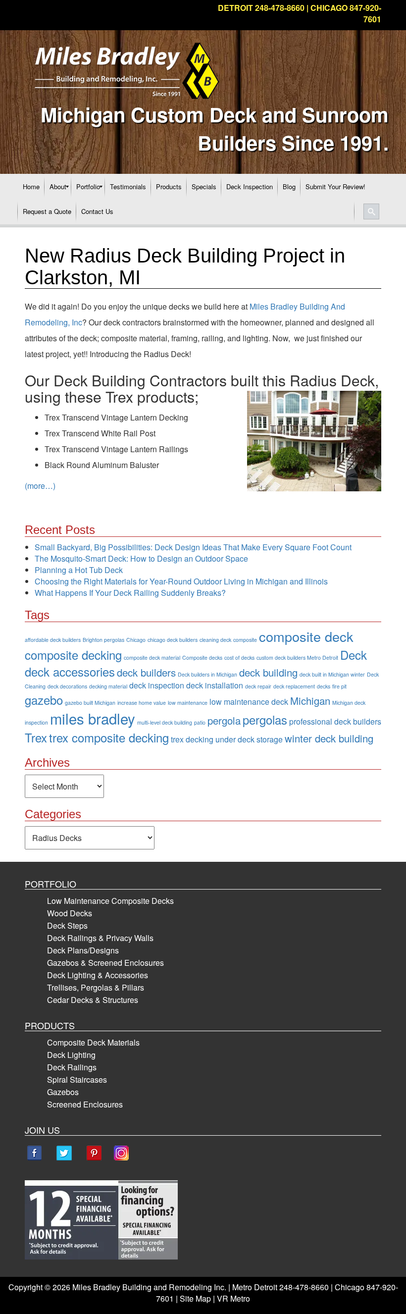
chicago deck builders (173, 639)
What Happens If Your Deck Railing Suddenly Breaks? (130, 592)
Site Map (195, 1298)
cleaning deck (215, 639)
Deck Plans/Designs (83, 950)
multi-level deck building (164, 722)
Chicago (136, 639)
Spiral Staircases (77, 1079)
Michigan (310, 700)
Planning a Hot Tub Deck (79, 570)
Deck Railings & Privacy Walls (100, 938)
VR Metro (233, 1298)
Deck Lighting (71, 1054)
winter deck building (329, 738)
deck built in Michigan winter (332, 674)
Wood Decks (69, 913)
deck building (268, 672)
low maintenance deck (248, 701)
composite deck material (152, 657)
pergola (224, 720)
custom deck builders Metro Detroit (297, 657)
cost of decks (239, 657)
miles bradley (92, 718)
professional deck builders (335, 721)
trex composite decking (109, 737)
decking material (108, 686)
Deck (353, 654)
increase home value (141, 702)
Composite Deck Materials (93, 1042)
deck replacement (294, 686)
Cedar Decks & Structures (92, 999)
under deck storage (249, 739)
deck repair (258, 686)
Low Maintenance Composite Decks (110, 900)
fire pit (339, 686)
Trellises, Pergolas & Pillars (95, 987)
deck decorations (67, 686)
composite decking (73, 654)
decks (323, 686)
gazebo (44, 699)
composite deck (306, 636)
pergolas (265, 719)
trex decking (192, 739)
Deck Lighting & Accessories (97, 975)
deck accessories (70, 671)
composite (245, 639)
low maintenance (187, 702)
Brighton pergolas (103, 639)
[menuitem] (31, 186)
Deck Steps (67, 925)
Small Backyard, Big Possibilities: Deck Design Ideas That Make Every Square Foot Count (193, 547)
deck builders (146, 672)
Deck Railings (72, 1067)
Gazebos (63, 1092)
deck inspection (156, 685)
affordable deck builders (53, 639)
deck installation (214, 685)
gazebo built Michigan (90, 702)
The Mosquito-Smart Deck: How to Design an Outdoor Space (141, 558)
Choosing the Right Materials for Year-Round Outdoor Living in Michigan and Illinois (181, 581)
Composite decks (202, 657)
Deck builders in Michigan (207, 674)
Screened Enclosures (85, 1104)
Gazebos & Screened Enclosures (105, 962)
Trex (36, 737)
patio (199, 722)
